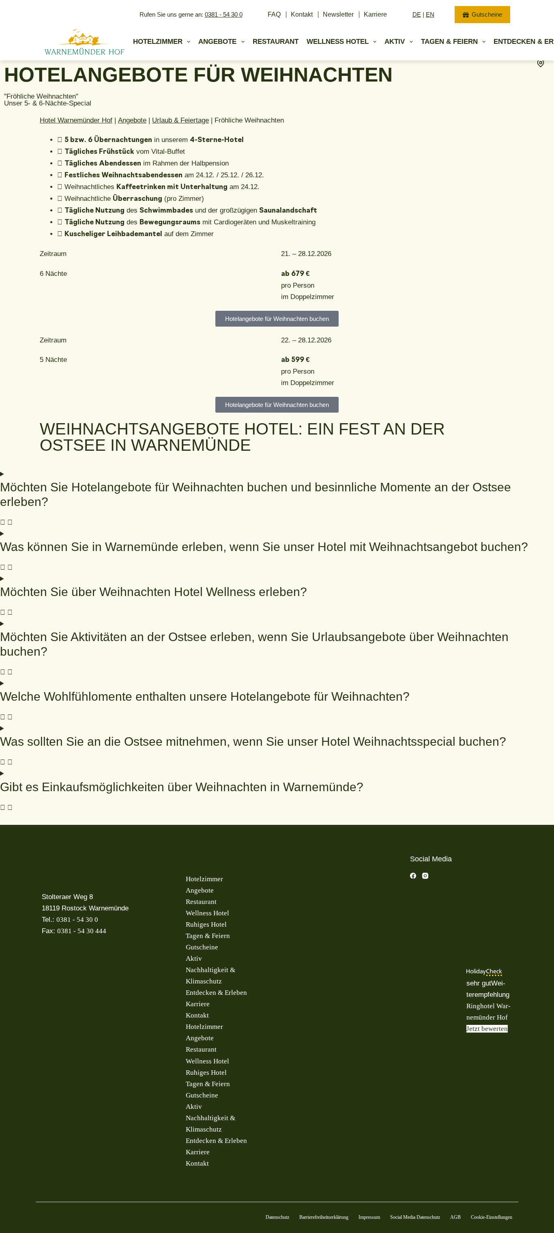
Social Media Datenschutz (415, 1217)
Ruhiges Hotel (206, 924)
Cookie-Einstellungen (491, 1217)
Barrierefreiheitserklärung (323, 1217)
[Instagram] (425, 876)
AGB (455, 1217)
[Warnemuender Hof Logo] (84, 42)
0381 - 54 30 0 (224, 14)
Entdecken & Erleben (216, 992)
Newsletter (338, 14)
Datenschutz (277, 1217)
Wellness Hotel (338, 41)
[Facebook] (413, 876)
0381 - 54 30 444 (81, 931)
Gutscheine (487, 14)
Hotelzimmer (158, 41)
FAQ (274, 14)
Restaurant (275, 41)
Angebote (217, 41)
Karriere (375, 14)
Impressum (369, 1217)
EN (430, 14)
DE (416, 14)
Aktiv (394, 41)
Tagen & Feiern (449, 41)
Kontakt (302, 14)
